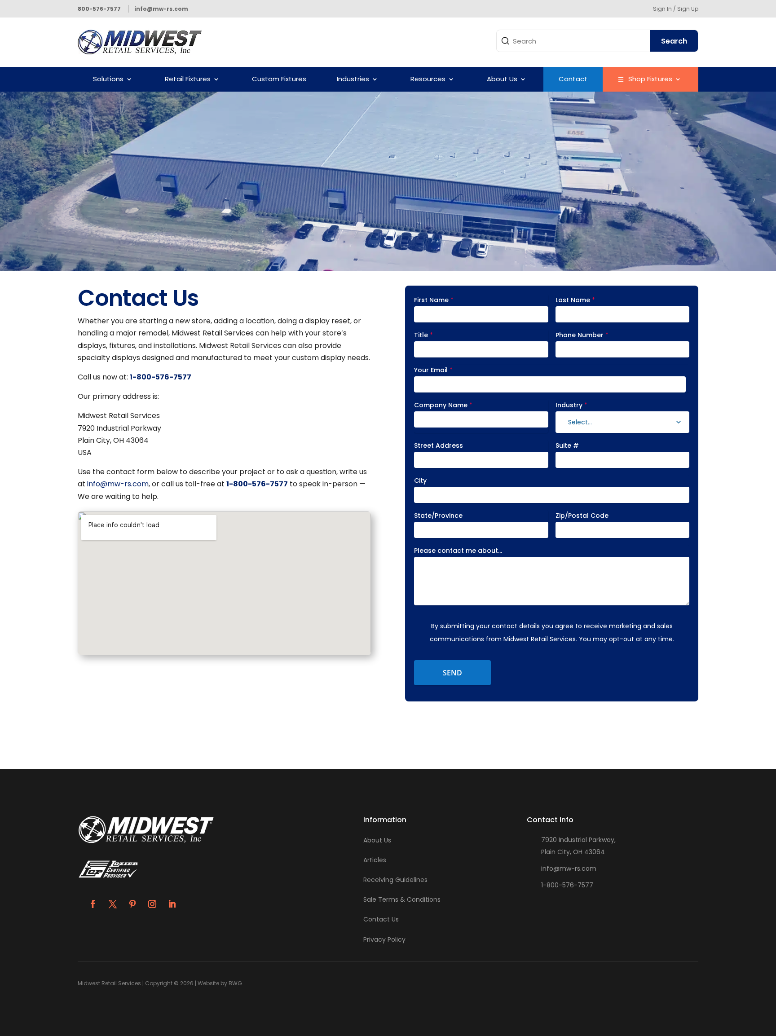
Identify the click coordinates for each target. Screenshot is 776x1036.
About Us (502, 79)
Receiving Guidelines (395, 879)
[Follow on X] (113, 904)
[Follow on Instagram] (152, 904)
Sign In (662, 9)
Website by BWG (220, 983)
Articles (374, 859)
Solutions (108, 79)
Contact (573, 79)
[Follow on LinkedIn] (172, 904)
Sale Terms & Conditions (402, 899)
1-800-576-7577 (567, 885)
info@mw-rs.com (118, 484)
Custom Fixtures (279, 79)
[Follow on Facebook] (93, 904)
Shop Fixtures (650, 79)
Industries (353, 79)
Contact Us (381, 919)
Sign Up (687, 9)
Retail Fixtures (188, 79)
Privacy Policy (384, 939)
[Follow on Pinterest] (132, 904)
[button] (679, 422)
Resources (427, 79)
